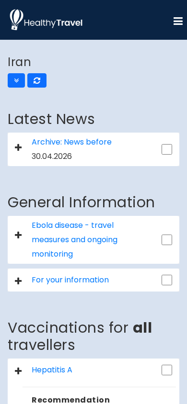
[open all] (16, 80)
